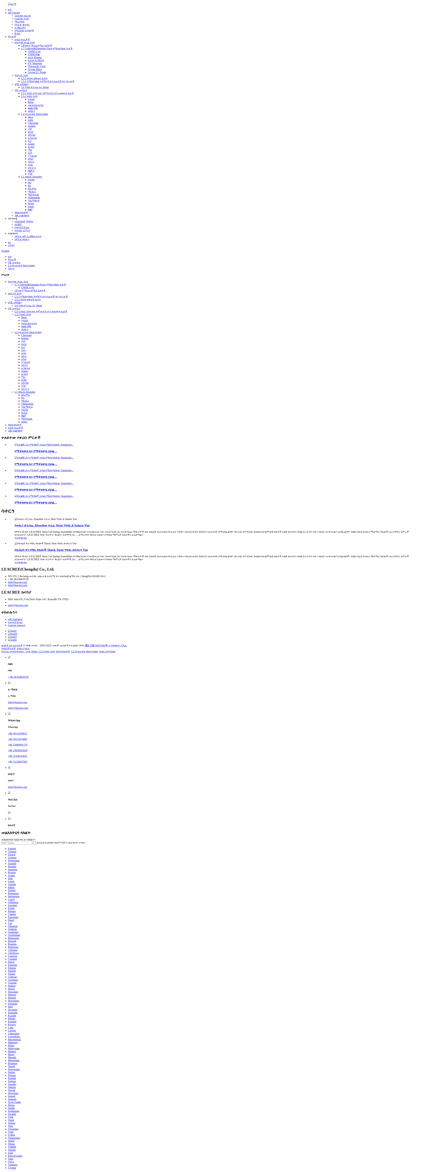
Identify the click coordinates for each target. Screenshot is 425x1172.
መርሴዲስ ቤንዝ (35, 105)
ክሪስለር (32, 126)
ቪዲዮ (18, 33)
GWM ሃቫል (34, 54)
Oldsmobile (34, 197)
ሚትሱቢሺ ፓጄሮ (37, 66)
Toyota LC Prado (37, 72)
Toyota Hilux (35, 69)
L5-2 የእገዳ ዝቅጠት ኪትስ (34, 78)
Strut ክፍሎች (21, 212)
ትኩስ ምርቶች (8, 648)
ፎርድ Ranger (35, 57)
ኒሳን (30, 152)
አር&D (18, 224)
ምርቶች (12, 36)
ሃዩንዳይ (32, 135)
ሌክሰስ (31, 144)
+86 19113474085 (17, 739)
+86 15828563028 (17, 750)
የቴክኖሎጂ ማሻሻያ (24, 221)
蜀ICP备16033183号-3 (97, 645)
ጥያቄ (17, 537)
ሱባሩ (30, 164)
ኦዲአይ (31, 99)
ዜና (9, 242)
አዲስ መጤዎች (22, 39)
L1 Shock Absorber (31, 176)
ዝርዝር (23, 537)
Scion (31, 203)
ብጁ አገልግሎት (22, 215)
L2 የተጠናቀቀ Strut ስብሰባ (34, 114)
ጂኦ (29, 185)
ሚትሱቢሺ (33, 194)
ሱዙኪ (31, 206)
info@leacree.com (17, 582)
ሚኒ (30, 149)
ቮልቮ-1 (31, 170)
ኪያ (30, 141)
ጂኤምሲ (32, 188)
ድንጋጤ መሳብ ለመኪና (12, 651)
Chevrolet (33, 123)
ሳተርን (31, 161)
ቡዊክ (30, 120)
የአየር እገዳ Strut (107, 651)
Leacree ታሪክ (22, 18)
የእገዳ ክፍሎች (63, 651)
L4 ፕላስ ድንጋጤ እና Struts (35, 87)
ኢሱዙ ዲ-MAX (36, 60)
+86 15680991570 (17, 744)
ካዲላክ (31, 179)
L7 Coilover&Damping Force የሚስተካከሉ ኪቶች (47, 48)
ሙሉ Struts (31, 651)
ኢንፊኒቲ (32, 138)
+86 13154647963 (17, 761)
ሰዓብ (30, 158)
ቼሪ (29, 182)
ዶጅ (30, 129)
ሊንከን (31, 146)
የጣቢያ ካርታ (23, 648)
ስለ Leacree (14, 12)
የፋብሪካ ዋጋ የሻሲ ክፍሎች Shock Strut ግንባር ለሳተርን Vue (51, 550)
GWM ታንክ (34, 51)
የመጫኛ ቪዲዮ (22, 227)
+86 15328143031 (17, 756)
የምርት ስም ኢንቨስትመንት (28, 236)
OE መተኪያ (21, 90)
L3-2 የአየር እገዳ (29, 96)
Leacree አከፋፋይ (16, 625)
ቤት (10, 9)
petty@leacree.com (18, 605)
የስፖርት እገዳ (21, 75)
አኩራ (30, 117)
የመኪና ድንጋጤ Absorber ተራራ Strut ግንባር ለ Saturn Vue (52, 525)
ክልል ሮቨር (33, 108)
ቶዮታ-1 (32, 167)
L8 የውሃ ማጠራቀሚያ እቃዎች (36, 45)
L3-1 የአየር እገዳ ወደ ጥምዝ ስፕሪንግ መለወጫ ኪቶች (47, 93)
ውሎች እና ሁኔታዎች (11, 645)
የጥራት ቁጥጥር (22, 24)
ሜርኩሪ (32, 191)
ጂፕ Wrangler (35, 63)
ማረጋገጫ (19, 21)
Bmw (31, 102)
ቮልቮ (30, 209)
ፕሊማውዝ (33, 200)
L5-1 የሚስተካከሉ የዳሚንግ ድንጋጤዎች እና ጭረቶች (47, 81)
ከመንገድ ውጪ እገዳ (25, 42)
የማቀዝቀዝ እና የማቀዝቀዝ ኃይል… (36, 451)
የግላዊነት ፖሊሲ (119, 645)
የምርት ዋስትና (22, 239)
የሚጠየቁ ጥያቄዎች (24, 30)
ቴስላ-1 (31, 111)
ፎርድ (30, 132)
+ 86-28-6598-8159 (18, 677)
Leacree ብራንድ (23, 15)
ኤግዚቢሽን (20, 27)
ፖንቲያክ (32, 155)
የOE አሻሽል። (21, 84)
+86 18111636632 (17, 733)
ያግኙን (11, 245)
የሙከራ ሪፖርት (22, 230)
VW (30, 173)
